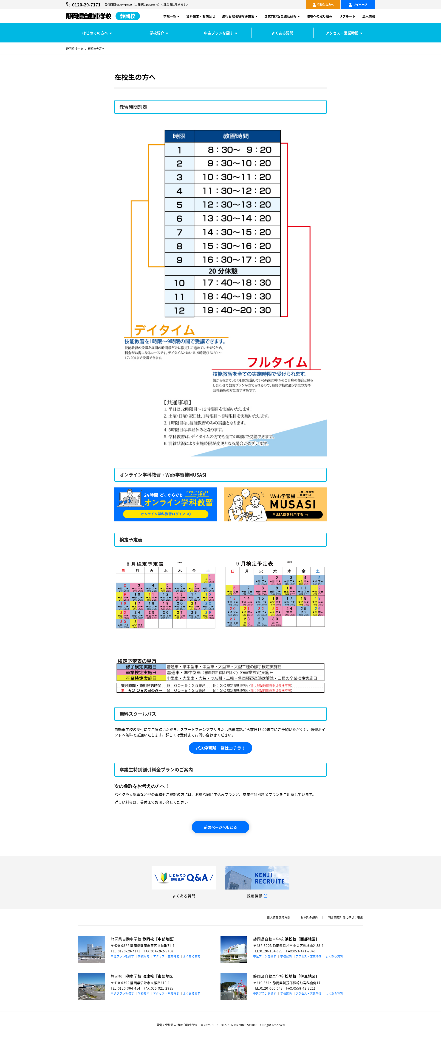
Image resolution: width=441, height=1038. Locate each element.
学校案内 (144, 956)
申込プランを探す (218, 33)
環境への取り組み (319, 16)
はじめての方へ (95, 33)
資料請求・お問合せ (200, 16)
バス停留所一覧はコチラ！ (220, 748)
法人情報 (368, 16)
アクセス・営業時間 (342, 33)
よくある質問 (282, 33)
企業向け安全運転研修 (280, 16)
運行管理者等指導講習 (238, 16)
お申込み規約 (309, 917)
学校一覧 (169, 16)
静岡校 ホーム (74, 48)
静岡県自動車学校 (144, 939)
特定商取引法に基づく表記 (345, 917)
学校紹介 (157, 33)
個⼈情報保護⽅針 (278, 917)
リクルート (347, 16)
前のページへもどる (220, 827)
